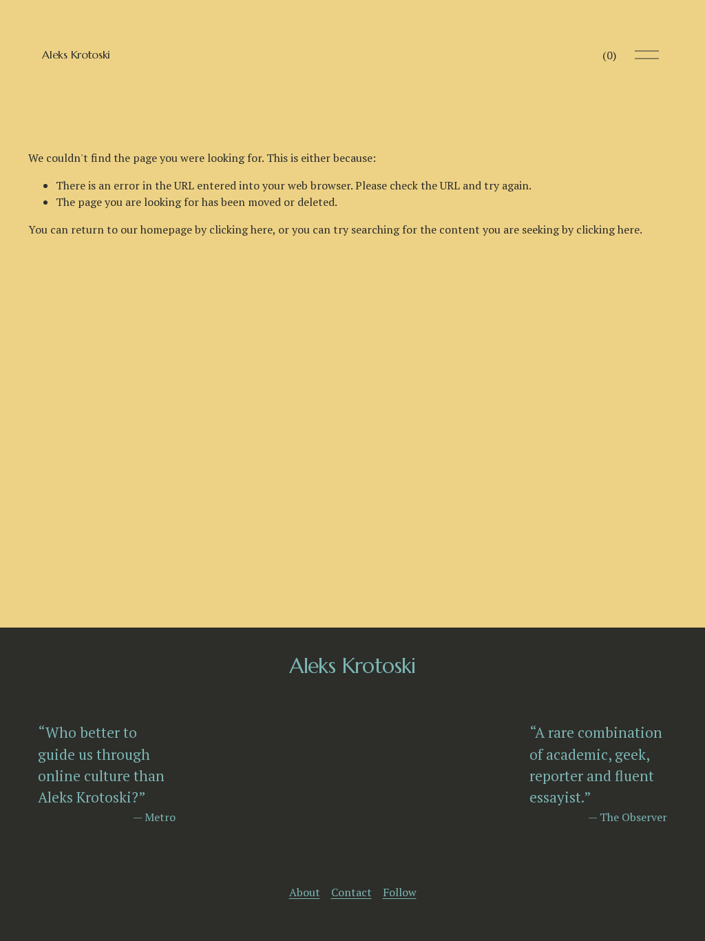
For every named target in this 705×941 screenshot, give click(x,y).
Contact (351, 892)
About (304, 892)
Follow (400, 892)
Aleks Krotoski (76, 54)
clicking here (241, 229)
